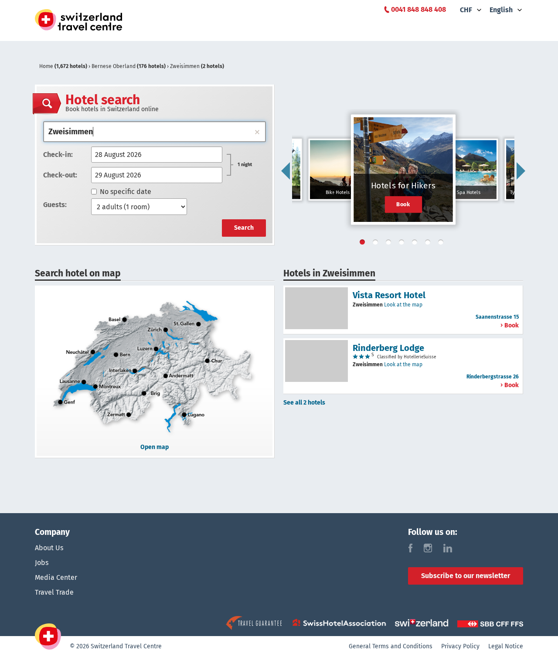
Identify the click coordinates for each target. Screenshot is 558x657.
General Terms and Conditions (390, 646)
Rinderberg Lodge (388, 348)
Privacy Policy (460, 646)
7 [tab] (442, 243)
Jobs (41, 562)
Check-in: (58, 154)
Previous (285, 171)
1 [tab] (364, 243)
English (501, 10)
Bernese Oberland (129, 66)
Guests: (55, 205)
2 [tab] (377, 243)
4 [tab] (403, 243)
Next (521, 171)
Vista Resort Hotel (389, 295)
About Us (49, 548)
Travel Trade (54, 592)
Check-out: (60, 175)
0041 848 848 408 (418, 9)
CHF (466, 10)
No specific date (125, 191)
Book (403, 204)
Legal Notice (505, 646)
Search (244, 227)
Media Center (56, 577)
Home (63, 66)
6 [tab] (429, 243)
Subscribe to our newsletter (465, 576)
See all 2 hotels (304, 402)
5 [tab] (416, 243)
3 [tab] (390, 243)
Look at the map (403, 305)
